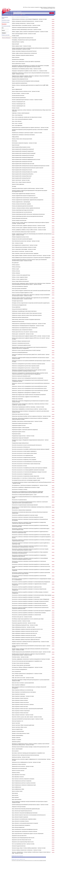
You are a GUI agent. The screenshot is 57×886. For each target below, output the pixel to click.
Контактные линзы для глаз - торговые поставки (22, 616)
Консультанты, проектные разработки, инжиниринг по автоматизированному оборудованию (31, 581)
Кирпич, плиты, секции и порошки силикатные (21, 182)
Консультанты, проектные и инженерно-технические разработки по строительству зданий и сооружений (31, 570)
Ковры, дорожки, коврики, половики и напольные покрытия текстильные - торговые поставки (31, 255)
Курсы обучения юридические (18, 827)
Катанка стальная (15, 107)
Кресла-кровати (15, 750)
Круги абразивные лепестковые (18, 774)
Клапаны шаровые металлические (19, 220)
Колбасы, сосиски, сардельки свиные (19, 279)
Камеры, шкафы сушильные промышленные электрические (24, 53)
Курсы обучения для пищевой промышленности (22, 810)
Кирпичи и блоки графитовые (18, 184)
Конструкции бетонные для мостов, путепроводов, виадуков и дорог (26, 480)
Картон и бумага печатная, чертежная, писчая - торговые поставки (26, 91)
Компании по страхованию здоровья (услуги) (21, 345)
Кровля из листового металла (18, 770)
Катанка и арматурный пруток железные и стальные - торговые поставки (27, 99)
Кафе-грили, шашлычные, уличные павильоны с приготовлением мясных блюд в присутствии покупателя (31, 110)
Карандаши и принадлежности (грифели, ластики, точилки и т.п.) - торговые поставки (29, 70)
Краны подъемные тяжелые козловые (20, 700)
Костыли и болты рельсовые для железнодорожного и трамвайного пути (27, 661)
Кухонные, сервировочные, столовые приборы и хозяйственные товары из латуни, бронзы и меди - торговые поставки (31, 853)
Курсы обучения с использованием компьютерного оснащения (25, 823)
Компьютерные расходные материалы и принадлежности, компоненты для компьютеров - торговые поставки (30, 412)
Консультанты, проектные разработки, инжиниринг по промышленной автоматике (29, 603)
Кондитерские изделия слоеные (18, 431)
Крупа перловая (15, 797)
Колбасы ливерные (16, 273)
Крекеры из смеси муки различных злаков (20, 733)
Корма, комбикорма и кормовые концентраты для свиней (24, 635)
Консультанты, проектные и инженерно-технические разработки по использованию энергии (31, 534)
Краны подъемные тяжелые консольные (20, 702)
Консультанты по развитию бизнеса (19, 499)
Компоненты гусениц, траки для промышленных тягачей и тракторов (26, 350)
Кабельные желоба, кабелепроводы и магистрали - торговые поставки (26, 29)
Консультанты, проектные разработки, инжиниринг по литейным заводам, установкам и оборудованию (30, 593)
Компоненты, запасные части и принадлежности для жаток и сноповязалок (27, 378)
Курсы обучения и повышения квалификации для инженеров (24, 812)
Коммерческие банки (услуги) (18, 321)
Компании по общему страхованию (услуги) (21, 341)
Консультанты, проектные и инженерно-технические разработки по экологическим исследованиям (29, 576)
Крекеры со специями (16, 739)
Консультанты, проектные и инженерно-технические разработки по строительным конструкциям (29, 562)
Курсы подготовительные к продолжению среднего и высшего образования (27, 833)
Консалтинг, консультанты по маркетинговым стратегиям (23, 457)
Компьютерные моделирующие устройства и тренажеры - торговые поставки (28, 406)
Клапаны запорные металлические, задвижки (21, 203)
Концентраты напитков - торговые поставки (21, 620)
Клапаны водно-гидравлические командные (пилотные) (23, 193)
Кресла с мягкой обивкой (17, 748)
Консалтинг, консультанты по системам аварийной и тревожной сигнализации (28, 469)
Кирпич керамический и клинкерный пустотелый (22, 169)
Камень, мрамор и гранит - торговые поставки (21, 46)
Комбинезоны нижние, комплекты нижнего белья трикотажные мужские (27, 315)
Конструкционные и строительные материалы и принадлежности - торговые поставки (29, 485)
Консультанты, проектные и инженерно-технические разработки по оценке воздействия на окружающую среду (31, 543)
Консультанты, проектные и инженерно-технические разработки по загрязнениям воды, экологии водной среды (30, 526)
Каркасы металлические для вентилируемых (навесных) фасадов (25, 81)
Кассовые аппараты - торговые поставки (20, 93)
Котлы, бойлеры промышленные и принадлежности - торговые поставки (27, 673)
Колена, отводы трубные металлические (20, 281)
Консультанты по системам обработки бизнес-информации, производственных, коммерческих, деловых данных (31, 507)
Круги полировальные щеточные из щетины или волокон (23, 782)
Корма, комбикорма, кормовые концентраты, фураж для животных (26, 639)
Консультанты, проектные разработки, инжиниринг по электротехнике (26, 614)
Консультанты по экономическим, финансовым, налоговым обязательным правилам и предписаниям (30, 513)
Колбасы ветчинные (16, 266)
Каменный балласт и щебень (18, 41)
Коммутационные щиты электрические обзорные (22, 329)
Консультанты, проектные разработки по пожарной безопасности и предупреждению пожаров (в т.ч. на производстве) (31, 579)
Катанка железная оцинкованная (19, 97)
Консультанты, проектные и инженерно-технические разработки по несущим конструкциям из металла (31, 537)
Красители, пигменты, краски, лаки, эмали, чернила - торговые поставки (27, 716)
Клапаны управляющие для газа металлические (22, 212)
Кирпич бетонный (15, 145)
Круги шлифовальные (16, 787)
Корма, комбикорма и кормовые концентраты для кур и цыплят (25, 631)
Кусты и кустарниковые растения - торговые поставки (23, 843)
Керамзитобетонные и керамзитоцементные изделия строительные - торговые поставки (30, 127)
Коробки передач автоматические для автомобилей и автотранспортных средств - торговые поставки (31, 646)
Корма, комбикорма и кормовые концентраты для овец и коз (24, 633)
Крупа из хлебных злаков (17, 791)
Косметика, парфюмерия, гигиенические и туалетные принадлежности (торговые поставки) (31, 659)
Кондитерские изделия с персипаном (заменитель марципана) (25, 429)
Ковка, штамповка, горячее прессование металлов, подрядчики (25, 253)
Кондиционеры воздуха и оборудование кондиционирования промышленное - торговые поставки (30, 440)
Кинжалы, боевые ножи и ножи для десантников (22, 138)
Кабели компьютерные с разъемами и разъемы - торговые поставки (26, 25)
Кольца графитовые (16, 307)
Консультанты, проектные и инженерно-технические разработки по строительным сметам (30, 564)
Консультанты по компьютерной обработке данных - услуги (24, 494)
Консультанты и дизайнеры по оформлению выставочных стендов (26, 487)
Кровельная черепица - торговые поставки (21, 757)
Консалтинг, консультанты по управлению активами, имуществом (25, 476)
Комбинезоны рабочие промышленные (20, 317)
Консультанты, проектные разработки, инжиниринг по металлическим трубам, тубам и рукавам (31, 595)
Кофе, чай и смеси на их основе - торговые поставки (23, 677)
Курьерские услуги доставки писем (19, 835)
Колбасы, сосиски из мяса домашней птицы (21, 275)
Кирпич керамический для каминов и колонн (21, 147)
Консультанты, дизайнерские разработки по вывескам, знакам (25, 515)
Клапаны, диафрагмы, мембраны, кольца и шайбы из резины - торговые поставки (29, 229)
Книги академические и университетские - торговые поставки (24, 245)
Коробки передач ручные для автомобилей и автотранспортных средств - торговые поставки (31, 651)
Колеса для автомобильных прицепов (20, 286)
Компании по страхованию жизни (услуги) (20, 343)
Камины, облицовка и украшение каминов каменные (23, 55)
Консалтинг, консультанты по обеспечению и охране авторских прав (26, 463)
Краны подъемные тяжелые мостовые (20, 706)
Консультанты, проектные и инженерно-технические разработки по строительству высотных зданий (31, 567)
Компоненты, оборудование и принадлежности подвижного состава (26, 392)
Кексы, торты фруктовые (17, 125)
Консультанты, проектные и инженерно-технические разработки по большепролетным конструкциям (30, 520)
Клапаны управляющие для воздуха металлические (22, 210)
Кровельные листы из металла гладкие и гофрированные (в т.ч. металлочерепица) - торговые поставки (31, 760)
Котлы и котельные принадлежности (19, 669)
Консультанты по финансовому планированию (21, 510)
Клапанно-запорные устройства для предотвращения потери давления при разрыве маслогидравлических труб (29, 191)
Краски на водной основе (17, 729)
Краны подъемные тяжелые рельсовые (20, 712)
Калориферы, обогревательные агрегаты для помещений (24, 39)
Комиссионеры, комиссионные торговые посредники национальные (26, 319)
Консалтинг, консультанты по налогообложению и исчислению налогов (26, 461)
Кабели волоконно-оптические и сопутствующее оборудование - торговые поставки (29, 19)
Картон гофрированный (17, 89)
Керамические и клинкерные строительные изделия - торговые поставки (27, 132)
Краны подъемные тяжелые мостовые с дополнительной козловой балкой (27, 708)
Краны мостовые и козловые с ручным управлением (23, 682)
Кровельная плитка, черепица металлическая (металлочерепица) (25, 755)
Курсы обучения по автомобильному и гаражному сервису (24, 819)
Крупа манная (15, 793)
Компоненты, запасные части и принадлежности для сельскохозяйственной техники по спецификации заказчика (30, 381)
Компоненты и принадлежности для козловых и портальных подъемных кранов (28, 363)
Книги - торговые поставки (17, 243)
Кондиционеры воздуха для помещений (20, 437)
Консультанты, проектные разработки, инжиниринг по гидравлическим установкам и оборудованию (29, 584)
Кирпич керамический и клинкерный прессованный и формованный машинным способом (30, 165)
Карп (13, 87)
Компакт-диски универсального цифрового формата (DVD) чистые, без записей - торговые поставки (31, 339)
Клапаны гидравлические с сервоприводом (21, 201)
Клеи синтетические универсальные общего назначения (23, 231)
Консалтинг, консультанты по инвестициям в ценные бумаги (24, 453)
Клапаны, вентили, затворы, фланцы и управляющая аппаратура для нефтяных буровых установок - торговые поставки (30, 223)
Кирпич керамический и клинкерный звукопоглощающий (23, 153)
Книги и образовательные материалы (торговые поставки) (24, 247)
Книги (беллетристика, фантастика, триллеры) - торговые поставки (26, 241)
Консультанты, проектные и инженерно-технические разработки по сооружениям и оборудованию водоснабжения (29, 556)
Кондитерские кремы (16, 433)
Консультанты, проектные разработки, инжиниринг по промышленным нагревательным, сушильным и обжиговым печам (30, 608)
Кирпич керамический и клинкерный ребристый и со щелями (24, 171)
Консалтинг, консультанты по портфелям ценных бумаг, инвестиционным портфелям (29, 467)
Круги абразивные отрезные (18, 776)
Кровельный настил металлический (19, 768)
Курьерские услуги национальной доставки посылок (23, 841)
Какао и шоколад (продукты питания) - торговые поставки (24, 33)
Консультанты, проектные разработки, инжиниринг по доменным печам (27, 586)
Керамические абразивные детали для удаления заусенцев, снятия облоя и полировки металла (30, 130)
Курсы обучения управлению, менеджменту (21, 825)
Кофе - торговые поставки (17, 675)
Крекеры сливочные (16, 737)
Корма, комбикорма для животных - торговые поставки (23, 627)
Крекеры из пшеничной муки (18, 731)
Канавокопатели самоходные (18, 59)
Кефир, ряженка (15, 136)
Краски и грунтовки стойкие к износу (19, 727)
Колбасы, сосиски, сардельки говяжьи (20, 277)
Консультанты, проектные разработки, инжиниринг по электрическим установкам (29, 612)
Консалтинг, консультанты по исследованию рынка (22, 455)
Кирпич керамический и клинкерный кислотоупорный (23, 155)
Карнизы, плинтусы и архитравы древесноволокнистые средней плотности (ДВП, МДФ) (30, 85)
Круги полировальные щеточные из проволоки (21, 780)
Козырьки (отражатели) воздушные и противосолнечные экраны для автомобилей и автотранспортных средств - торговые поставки (29, 260)
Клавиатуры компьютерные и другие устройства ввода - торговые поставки (27, 188)
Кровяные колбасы (16, 772)
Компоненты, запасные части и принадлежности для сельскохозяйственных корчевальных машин (31, 384)
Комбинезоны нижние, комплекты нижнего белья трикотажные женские (27, 313)
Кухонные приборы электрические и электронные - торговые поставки (26, 850)
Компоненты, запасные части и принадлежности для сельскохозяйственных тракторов (30, 390)
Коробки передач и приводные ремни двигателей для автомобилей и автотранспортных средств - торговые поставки (30, 649)
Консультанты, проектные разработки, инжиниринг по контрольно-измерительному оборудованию (29, 589)
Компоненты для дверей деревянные (20, 352)
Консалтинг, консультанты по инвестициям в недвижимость (24, 451)
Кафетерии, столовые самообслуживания (20, 113)
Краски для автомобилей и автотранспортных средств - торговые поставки (27, 718)
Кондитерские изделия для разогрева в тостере (22, 423)
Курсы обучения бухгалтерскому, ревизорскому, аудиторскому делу (26, 808)
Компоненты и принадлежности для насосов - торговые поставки (25, 367)
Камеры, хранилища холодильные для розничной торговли (24, 51)
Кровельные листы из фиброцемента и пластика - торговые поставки (26, 762)
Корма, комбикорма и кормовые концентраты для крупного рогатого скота (27, 629)
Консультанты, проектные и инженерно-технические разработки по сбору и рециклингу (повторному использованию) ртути (30, 553)
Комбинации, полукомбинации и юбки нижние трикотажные (24, 311)
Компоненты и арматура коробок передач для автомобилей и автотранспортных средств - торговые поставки (30, 358)
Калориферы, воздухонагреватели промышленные (22, 37)
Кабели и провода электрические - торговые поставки (23, 23)
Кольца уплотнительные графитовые (19, 309)
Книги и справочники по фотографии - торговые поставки (24, 249)
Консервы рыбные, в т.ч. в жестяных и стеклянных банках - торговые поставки (28, 478)
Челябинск (23, 14)
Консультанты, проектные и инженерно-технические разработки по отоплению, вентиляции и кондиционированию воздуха (31, 540)
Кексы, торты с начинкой (17, 123)
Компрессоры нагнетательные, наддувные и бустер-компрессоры (25, 396)
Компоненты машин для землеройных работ (21, 376)
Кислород (14, 186)
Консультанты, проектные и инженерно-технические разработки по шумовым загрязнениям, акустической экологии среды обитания (31, 573)
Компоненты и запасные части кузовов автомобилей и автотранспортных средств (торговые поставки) (31, 361)
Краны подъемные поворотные (18, 694)
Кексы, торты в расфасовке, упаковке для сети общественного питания (27, 117)
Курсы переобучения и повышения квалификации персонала (24, 829)
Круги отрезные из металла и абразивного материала (23, 778)
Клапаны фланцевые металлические (19, 218)
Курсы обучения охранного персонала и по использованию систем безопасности (29, 814)
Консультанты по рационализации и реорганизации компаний (25, 504)
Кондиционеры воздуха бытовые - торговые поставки (23, 435)
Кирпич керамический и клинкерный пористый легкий (23, 163)
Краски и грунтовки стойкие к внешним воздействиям (23, 725)
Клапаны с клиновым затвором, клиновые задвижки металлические (26, 208)
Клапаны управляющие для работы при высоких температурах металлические (28, 214)
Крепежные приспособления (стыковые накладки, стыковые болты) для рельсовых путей (30, 746)
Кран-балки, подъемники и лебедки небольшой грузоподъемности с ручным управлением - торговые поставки (31, 680)
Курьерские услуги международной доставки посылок (23, 837)
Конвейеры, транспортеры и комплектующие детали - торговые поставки (27, 421)
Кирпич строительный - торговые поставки (21, 180)
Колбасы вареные (16, 264)
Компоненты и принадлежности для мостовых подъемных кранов (25, 365)
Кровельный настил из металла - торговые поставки (23, 766)
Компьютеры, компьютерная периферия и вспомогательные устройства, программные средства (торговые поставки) (30, 419)
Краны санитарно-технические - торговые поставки (22, 714)
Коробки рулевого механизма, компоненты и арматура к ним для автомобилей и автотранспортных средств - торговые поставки (28, 654)
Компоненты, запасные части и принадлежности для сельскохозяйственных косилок (29, 386)
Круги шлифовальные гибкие (18, 789)
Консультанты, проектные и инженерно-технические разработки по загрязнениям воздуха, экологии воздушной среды (30, 529)
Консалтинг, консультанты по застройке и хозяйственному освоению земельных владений (30, 449)
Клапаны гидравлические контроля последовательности (23, 195)
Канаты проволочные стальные (18, 63)
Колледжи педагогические (17, 300)
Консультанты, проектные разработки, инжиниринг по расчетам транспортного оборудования (31, 610)
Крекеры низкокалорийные (17, 735)
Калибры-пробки (15, 35)
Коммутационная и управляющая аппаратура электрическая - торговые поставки (29, 323)
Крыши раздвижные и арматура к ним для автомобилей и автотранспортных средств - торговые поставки (30, 802)
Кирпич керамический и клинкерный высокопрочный (23, 149)
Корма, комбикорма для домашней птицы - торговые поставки (25, 625)
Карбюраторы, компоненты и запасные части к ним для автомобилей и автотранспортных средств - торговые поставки (30, 73)
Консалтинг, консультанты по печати (19, 465)
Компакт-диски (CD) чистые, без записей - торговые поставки (24, 331)
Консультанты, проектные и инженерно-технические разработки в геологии (27, 517)
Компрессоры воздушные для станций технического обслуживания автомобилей (29, 394)
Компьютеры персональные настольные (20, 414)
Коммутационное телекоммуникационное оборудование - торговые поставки (28, 325)
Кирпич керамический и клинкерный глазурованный (22, 151)
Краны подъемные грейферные (18, 684)
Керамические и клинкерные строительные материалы (23, 134)
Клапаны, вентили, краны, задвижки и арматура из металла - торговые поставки (28, 225)
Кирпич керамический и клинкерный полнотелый (22, 161)
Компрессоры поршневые (17, 398)
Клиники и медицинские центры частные (20, 236)
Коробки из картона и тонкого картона (20, 643)
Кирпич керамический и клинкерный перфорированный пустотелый (26, 159)
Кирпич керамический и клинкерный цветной (21, 178)
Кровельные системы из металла (19, 764)
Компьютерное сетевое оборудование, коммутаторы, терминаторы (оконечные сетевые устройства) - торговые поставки (30, 404)
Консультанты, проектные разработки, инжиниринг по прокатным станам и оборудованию (30, 599)
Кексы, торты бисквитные (17, 115)
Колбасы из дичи (15, 268)
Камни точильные (15, 57)
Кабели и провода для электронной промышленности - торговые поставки (27, 21)
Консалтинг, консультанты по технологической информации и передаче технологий (29, 471)
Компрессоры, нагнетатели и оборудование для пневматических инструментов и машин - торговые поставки (30, 401)
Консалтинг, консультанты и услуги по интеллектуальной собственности (27, 445)
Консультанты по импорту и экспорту (19, 489)
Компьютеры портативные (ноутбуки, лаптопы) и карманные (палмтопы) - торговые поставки (31, 416)
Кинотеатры (14, 140)
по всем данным (17, 14)
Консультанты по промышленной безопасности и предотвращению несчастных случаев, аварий (30, 497)
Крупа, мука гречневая (16, 799)
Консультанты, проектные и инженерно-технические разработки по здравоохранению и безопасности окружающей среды (30, 532)
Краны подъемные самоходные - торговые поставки (23, 696)
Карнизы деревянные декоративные (19, 83)
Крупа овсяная (15, 795)
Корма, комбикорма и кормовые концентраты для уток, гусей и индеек (26, 637)
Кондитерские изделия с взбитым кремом (20, 427)
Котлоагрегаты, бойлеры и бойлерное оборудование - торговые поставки (27, 667)
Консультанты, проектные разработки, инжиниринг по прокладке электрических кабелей (30, 601)
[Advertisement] (28, 3)
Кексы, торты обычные (16, 121)
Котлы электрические (16, 671)
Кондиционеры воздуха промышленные (20, 443)
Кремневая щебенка (16, 741)
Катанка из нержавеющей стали (18, 103)
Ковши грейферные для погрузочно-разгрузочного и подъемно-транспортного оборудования (31, 257)
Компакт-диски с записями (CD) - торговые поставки (23, 333)
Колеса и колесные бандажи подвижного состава (22, 292)
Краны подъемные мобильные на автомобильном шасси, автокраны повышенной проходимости (29, 687)
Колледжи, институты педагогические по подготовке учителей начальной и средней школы (31, 302)
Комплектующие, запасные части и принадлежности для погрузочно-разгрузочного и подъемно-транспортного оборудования (29, 348)
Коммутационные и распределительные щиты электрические (24, 327)
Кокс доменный (15, 262)
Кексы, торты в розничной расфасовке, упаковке (22, 119)
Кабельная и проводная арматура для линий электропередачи (25, 27)
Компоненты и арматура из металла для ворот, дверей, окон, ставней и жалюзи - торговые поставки (30, 355)
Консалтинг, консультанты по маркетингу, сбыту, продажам (24, 459)
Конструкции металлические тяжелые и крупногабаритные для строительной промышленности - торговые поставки (31, 483)
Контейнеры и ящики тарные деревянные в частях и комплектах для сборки (27, 618)
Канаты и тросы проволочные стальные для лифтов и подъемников (26, 61)
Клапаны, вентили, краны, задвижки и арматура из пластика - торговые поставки (28, 227)
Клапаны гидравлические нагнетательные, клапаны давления (25, 197)
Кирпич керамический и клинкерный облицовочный (22, 157)
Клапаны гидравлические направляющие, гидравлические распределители (27, 199)
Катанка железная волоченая (18, 95)
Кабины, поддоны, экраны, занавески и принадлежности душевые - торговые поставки (30, 31)
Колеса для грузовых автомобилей (19, 288)
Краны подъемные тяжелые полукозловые (21, 710)
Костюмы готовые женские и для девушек (20, 663)
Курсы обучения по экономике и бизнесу (20, 821)
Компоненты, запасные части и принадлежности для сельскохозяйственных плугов (29, 388)
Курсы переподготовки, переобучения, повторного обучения (24, 831)
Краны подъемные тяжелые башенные (20, 698)
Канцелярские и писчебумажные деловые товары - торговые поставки (26, 68)
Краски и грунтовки (16, 723)
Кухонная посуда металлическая (18, 845)
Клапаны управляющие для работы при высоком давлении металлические (27, 216)
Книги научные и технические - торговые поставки (22, 251)
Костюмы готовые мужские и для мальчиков (21, 665)
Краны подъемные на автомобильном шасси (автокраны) (24, 692)
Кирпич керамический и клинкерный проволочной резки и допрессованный (27, 167)
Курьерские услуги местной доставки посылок (21, 839)
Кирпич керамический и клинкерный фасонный (21, 176)
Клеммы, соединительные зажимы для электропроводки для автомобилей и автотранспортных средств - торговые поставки (31, 234)
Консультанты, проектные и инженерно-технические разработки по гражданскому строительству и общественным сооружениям (29, 523)
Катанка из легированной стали (18, 101)
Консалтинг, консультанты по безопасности (21, 447)
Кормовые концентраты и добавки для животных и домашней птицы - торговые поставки (30, 641)
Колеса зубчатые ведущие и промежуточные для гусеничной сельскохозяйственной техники (31, 290)
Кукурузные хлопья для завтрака (19, 806)
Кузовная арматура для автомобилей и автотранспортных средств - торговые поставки (30, 804)
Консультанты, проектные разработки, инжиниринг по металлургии (26, 597)
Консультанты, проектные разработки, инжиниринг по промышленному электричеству (30, 605)
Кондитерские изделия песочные (19, 425)
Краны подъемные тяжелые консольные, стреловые (23, 704)
